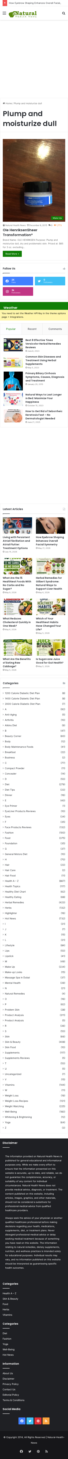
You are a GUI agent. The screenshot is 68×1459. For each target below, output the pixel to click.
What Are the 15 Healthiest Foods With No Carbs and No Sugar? (17, 583)
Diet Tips (10, 789)
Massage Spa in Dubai (17, 977)
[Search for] (63, 14)
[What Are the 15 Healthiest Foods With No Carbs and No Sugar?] (17, 566)
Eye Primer (11, 805)
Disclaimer (8, 1378)
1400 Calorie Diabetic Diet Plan (22, 698)
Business (10, 757)
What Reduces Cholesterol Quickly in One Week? (17, 622)
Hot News (10, 918)
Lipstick (9, 956)
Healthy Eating (13, 897)
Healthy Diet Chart (15, 891)
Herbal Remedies (14, 902)
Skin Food (10, 1047)
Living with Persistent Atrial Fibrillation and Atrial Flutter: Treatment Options (16, 542)
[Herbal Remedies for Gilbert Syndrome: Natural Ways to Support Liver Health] (50, 566)
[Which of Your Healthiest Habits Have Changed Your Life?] (50, 607)
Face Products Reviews (18, 827)
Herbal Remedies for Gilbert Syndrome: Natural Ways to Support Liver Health (49, 583)
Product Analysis (14, 1015)
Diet (7, 784)
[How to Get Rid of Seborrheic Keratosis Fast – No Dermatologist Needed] (13, 415)
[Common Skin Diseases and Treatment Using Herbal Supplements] (13, 361)
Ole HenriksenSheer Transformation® (20, 232)
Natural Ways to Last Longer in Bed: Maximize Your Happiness (43, 398)
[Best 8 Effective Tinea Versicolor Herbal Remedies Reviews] (13, 344)
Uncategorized (13, 1074)
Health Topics (12, 886)
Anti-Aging (11, 714)
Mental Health (13, 982)
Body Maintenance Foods (19, 746)
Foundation (11, 843)
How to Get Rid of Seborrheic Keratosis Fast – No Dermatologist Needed (43, 414)
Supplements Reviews (17, 1058)
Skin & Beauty (13, 1042)
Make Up (10, 966)
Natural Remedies (15, 993)
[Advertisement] (34, 57)
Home (8, 103)
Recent (32, 329)
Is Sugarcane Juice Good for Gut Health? (49, 660)
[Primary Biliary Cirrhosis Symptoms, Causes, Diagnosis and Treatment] (13, 381)
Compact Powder (14, 768)
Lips (7, 950)
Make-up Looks (13, 972)
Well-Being (11, 1111)
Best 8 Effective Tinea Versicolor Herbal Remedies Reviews (43, 343)
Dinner (8, 795)
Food (7, 838)
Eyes (7, 816)
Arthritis (9, 720)
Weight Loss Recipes (16, 1101)
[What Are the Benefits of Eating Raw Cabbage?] (17, 647)
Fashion (9, 832)
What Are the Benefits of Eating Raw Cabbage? (17, 662)
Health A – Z (12, 881)
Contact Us (9, 1389)
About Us (8, 1373)
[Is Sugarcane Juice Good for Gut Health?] (50, 647)
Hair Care (10, 870)
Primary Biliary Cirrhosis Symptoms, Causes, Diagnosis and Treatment (44, 377)
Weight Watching (14, 1106)
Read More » (12, 253)
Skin (7, 1036)
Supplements (12, 1052)
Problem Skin (12, 1009)
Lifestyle (9, 945)
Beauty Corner (13, 736)
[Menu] (4, 14)
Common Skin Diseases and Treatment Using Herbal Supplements (43, 360)
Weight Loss (11, 1095)
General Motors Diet (16, 854)
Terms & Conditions (13, 1400)
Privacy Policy (11, 1384)
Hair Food (10, 875)
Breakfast (10, 752)
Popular (11, 329)
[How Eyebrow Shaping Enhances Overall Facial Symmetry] (50, 525)
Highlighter (11, 913)
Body (8, 741)
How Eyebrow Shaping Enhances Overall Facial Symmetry (50, 540)
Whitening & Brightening (18, 1117)
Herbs (8, 907)
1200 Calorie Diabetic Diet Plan (22, 693)
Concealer (10, 773)
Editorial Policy (11, 1394)
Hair (7, 864)
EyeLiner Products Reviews (20, 811)
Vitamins (9, 1084)
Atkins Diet (11, 725)
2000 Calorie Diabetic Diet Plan (22, 704)
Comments (55, 329)
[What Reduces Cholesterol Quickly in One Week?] (17, 607)
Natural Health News (15, 225)
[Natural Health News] (23, 13)
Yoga (7, 1122)
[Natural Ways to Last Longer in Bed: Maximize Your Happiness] (13, 399)
